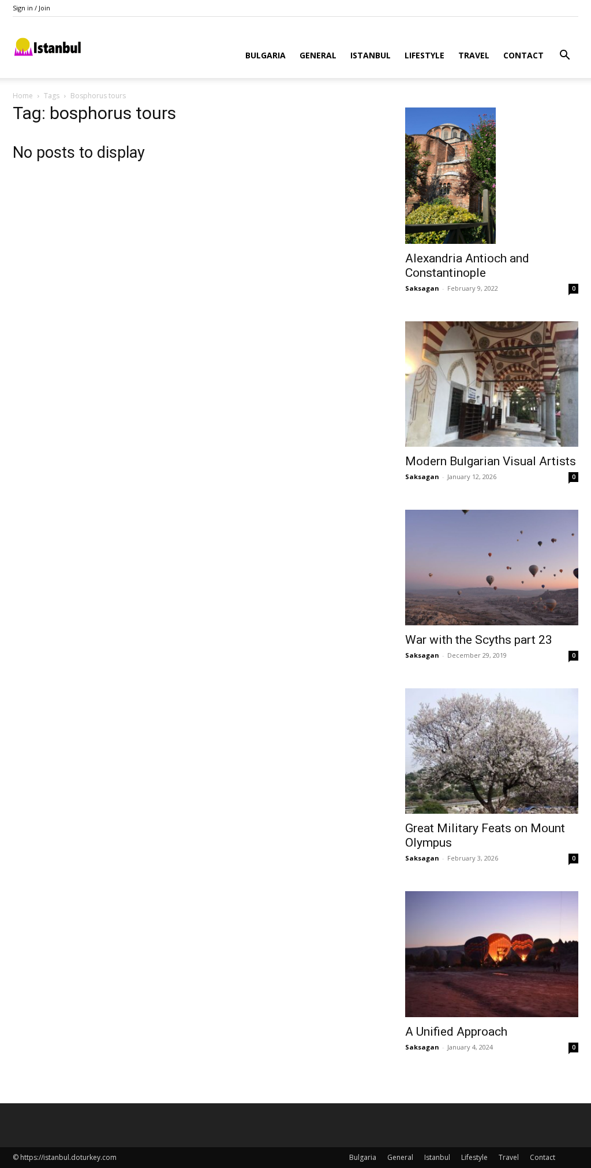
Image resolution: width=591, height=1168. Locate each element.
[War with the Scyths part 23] (491, 567)
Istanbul (370, 55)
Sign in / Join (31, 7)
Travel (473, 55)
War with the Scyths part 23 (478, 640)
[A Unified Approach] (491, 954)
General (318, 55)
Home (23, 96)
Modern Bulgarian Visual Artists (490, 461)
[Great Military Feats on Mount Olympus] (491, 751)
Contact (523, 55)
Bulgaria (265, 55)
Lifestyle (424, 55)
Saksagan (422, 288)
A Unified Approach (456, 1032)
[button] (564, 56)
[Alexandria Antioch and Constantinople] (491, 175)
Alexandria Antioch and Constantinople (467, 265)
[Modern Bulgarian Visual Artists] (491, 384)
